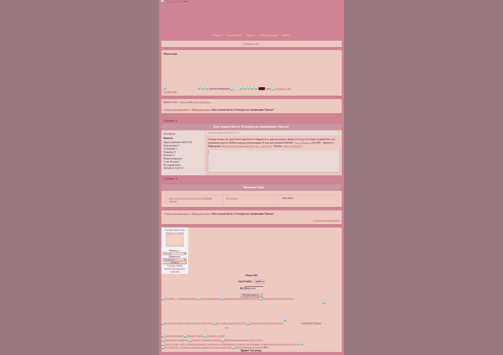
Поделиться (213, 133)
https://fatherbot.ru (303, 142)
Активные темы (251, 43)
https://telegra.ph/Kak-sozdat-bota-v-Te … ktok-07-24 (247, 146)
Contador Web (170, 91)
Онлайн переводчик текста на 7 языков (174, 231)
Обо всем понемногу (177, 109)
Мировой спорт (201, 109)
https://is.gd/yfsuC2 (293, 146)
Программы (232, 198)
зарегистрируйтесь (202, 102)
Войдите (184, 102)
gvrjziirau (169, 133)
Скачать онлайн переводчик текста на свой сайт (174, 268)
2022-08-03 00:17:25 (229, 133)
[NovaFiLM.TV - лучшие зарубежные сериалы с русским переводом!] (196, 347)
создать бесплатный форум (326, 220)
